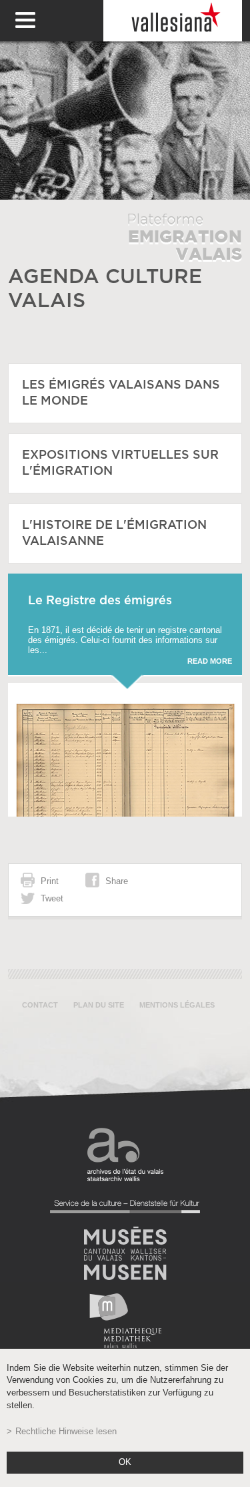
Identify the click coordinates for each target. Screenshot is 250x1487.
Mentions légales (177, 1005)
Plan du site (98, 1005)
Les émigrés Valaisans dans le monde (121, 393)
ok (125, 1462)
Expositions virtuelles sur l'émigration (120, 463)
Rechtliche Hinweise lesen (66, 1431)
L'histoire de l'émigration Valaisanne (114, 533)
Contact (40, 1005)
